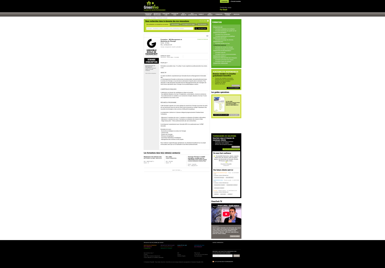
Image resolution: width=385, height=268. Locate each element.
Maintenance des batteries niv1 (153, 157)
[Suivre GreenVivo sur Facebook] (214, 246)
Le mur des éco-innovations (201, 254)
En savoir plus (235, 85)
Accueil (147, 18)
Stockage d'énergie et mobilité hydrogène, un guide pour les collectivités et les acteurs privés (197, 158)
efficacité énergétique (220, 172)
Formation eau (218, 41)
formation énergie (202, 39)
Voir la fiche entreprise (150, 73)
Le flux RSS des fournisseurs (224, 261)
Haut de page (176, 170)
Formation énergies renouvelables (224, 49)
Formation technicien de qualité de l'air (225, 31)
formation (219, 14)
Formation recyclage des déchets (224, 40)
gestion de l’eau (174, 14)
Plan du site (197, 253)
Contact (146, 254)
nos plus (236, 14)
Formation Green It (219, 56)
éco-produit (210, 14)
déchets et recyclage (157, 14)
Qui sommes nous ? (149, 253)
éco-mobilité (183, 14)
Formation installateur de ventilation (225, 29)
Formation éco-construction (222, 34)
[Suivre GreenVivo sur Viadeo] (225, 246)
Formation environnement (222, 50)
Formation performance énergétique (225, 36)
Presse (179, 254)
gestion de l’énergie (148, 14)
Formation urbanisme (220, 63)
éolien (215, 190)
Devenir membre (236, 1)
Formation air (217, 27)
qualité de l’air (166, 14)
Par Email (223, 10)
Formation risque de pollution (223, 61)
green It (201, 14)
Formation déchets (219, 38)
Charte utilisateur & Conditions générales (154, 257)
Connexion (224, 1)
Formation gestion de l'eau (222, 43)
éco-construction (192, 14)
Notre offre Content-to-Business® (152, 256)
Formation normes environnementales (225, 54)
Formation (153, 18)
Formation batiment (219, 32)
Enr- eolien (169, 157)
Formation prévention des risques (225, 58)
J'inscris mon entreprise (231, 149)
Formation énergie (162, 18)
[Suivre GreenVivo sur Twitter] (218, 246)
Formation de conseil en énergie (224, 47)
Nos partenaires (198, 256)
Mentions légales (181, 256)
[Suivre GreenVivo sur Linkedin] (221, 246)
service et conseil (227, 14)
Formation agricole (220, 52)
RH (178, 253)
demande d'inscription (151, 60)
